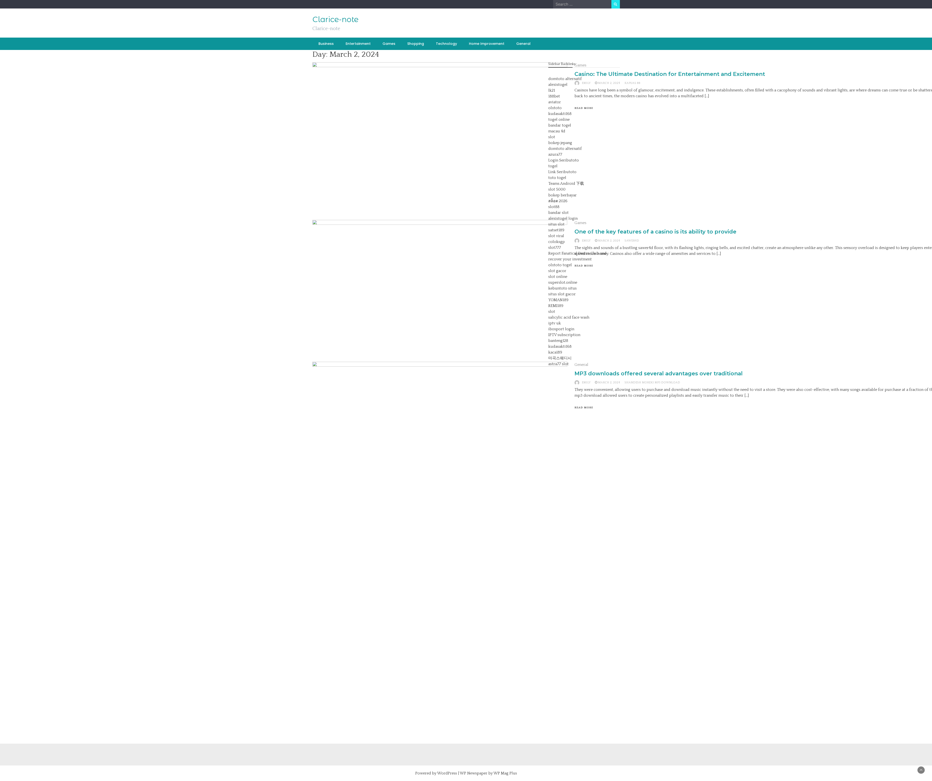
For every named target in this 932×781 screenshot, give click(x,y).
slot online (557, 276)
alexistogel (557, 84)
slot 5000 (557, 189)
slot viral (556, 236)
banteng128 (558, 340)
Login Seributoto (563, 160)
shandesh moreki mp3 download (652, 382)
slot (551, 137)
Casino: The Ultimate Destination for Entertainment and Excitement (669, 74)
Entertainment (358, 43)
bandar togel (559, 125)
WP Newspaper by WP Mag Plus (488, 773)
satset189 (556, 230)
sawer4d (631, 240)
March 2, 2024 (609, 382)
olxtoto (555, 108)
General (523, 43)
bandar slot (558, 212)
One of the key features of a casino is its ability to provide (655, 231)
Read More (583, 407)
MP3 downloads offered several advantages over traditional (658, 373)
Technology (446, 43)
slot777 (554, 247)
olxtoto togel (560, 265)
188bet (554, 96)
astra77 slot (558, 364)
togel (553, 166)
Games (389, 43)
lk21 (551, 90)
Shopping (415, 43)
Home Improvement (486, 43)
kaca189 (555, 352)
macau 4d (556, 131)
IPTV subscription (564, 335)
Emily (586, 382)
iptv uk (554, 323)
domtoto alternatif (565, 79)
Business (326, 43)
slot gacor (557, 271)
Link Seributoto (562, 172)
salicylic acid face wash (568, 317)
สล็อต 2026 (557, 201)
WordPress (447, 773)
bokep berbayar (562, 195)
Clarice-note (335, 19)
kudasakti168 (560, 114)
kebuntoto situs (562, 288)
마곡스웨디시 (560, 358)
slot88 (553, 207)
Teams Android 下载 (566, 183)
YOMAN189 (558, 300)
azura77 (555, 154)
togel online (559, 119)
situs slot (556, 224)
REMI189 (555, 306)
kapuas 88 (632, 83)
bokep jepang (560, 143)
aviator (554, 102)
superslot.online (562, 282)
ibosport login (561, 329)
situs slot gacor (562, 294)
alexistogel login (563, 218)
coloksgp (556, 242)
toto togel (557, 178)
